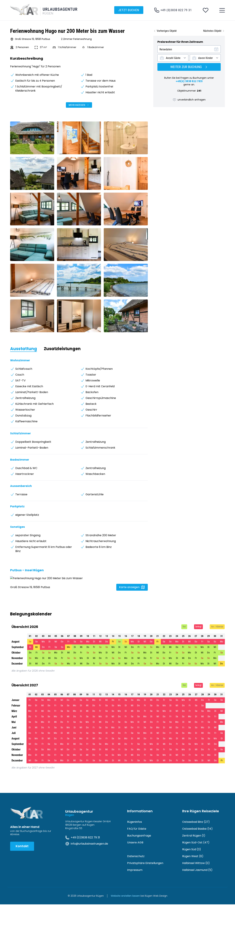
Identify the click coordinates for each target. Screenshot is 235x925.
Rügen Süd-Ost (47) (195, 842)
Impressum (134, 870)
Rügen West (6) (192, 856)
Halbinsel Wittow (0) (196, 863)
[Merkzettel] (205, 10)
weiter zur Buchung (186, 67)
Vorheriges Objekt (167, 30)
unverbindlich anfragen (192, 99)
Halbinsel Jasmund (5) (197, 870)
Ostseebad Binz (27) (196, 822)
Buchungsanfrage (139, 836)
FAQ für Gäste (136, 829)
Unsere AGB (135, 842)
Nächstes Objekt (212, 30)
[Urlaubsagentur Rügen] (45, 10)
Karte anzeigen (129, 587)
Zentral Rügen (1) (193, 836)
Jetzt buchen (128, 10)
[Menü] (222, 10)
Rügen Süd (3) (191, 849)
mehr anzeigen (77, 105)
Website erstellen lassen (125, 896)
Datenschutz (136, 856)
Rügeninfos (134, 822)
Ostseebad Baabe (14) (197, 829)
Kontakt (22, 846)
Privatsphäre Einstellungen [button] (145, 863)
